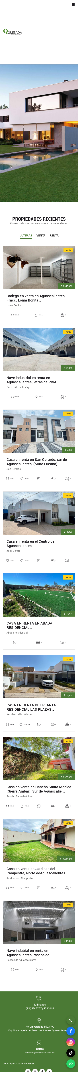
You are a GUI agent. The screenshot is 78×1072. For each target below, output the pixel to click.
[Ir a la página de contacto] (70, 1020)
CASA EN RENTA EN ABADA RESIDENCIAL (32, 625)
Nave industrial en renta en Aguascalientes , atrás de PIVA (31, 380)
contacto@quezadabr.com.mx (40, 1052)
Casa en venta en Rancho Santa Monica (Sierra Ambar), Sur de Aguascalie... (39, 789)
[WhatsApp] (70, 1063)
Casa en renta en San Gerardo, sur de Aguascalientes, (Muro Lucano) (37, 461)
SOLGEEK (29, 1063)
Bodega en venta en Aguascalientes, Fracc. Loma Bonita (36, 298)
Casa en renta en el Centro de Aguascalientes (30, 543)
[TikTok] (70, 1053)
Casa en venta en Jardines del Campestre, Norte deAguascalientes (36, 871)
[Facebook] (70, 1031)
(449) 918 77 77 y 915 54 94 (40, 1008)
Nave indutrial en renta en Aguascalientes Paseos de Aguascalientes (28, 952)
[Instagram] (70, 1042)
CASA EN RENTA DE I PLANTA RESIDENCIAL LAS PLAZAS (31, 707)
